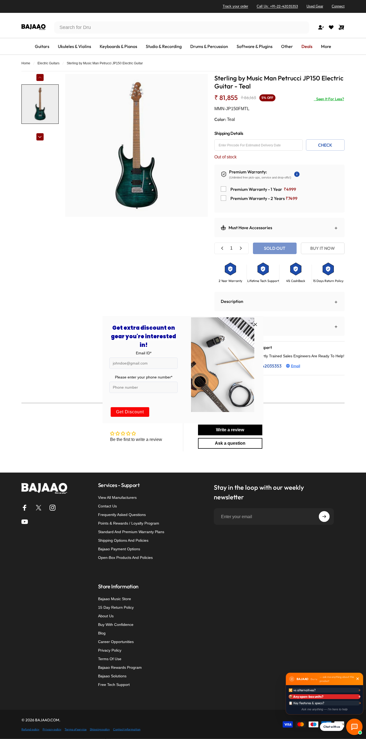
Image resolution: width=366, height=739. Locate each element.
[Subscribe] (324, 516)
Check (325, 145)
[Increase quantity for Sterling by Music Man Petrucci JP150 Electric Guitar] (240, 248)
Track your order (235, 6)
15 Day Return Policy (116, 607)
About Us (106, 616)
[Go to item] (40, 104)
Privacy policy (52, 729)
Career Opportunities (116, 642)
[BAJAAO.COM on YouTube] (24, 521)
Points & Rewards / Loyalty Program (128, 523)
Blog (102, 633)
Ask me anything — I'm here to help (324, 709)
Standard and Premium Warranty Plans (131, 532)
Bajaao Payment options (119, 549)
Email (295, 365)
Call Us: (277, 6)
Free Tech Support (114, 684)
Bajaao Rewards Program (120, 667)
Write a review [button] (230, 430)
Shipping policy (100, 729)
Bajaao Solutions (112, 676)
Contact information (126, 729)
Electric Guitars (48, 63)
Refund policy (30, 729)
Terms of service (76, 729)
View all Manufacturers (117, 497)
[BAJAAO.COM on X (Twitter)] (38, 507)
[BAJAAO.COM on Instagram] (52, 507)
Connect (338, 6)
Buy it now (322, 248)
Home (25, 63)
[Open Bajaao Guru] (354, 727)
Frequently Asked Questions (122, 515)
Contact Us (107, 506)
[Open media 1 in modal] (136, 145)
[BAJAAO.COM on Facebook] (24, 507)
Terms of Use (109, 659)
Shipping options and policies (123, 540)
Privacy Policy (109, 650)
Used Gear (315, 6)
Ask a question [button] (230, 443)
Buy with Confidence (115, 624)
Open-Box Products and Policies (125, 557)
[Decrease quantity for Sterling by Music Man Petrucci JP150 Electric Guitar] (222, 248)
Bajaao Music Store (114, 599)
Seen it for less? (329, 98)
